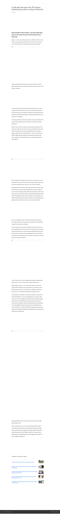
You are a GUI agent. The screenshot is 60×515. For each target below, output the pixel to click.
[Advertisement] (28, 23)
